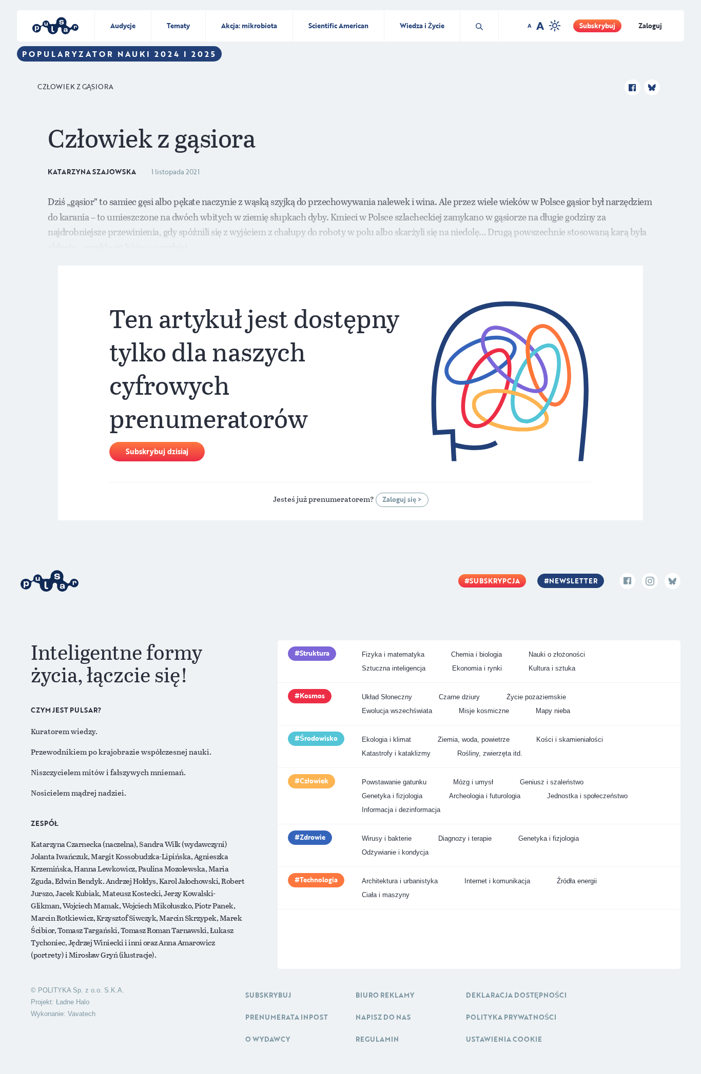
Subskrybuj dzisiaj (157, 451)
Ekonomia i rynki (477, 668)
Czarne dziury (459, 697)
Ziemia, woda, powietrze (474, 739)
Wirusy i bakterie (387, 838)
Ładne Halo (72, 1002)
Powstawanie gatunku (394, 782)
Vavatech (81, 1014)
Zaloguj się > (402, 499)
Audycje (122, 26)
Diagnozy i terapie (465, 838)
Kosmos (312, 696)
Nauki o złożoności (557, 654)
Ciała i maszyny (386, 895)
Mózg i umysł (473, 782)
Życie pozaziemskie (536, 697)
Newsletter (573, 581)
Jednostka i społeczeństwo (587, 796)
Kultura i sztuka (552, 668)
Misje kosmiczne (484, 711)
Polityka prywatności (511, 1017)
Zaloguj (650, 26)
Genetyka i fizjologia (392, 796)
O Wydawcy (267, 1039)
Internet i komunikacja (497, 881)
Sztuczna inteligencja (393, 668)
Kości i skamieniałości (569, 739)
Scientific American (338, 26)
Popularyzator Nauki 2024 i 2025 (119, 53)
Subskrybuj (597, 26)
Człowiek (314, 781)
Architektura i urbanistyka (400, 881)
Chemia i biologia (476, 654)
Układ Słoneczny (387, 697)
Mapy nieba (553, 711)
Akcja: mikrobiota (249, 26)
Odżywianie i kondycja (395, 852)
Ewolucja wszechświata (397, 711)
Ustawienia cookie (504, 1039)
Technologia (319, 880)
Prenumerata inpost (286, 1017)
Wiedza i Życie (422, 26)
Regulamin (377, 1039)
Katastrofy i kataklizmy (396, 753)
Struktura (314, 653)
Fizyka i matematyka (393, 654)
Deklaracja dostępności (516, 995)
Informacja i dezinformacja (401, 810)
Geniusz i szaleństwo (551, 782)
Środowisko (319, 738)
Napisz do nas (383, 1017)
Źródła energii (577, 881)
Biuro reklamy (385, 995)
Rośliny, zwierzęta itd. (489, 753)
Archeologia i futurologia (484, 796)
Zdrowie (312, 837)
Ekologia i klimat (386, 739)
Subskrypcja (495, 581)
